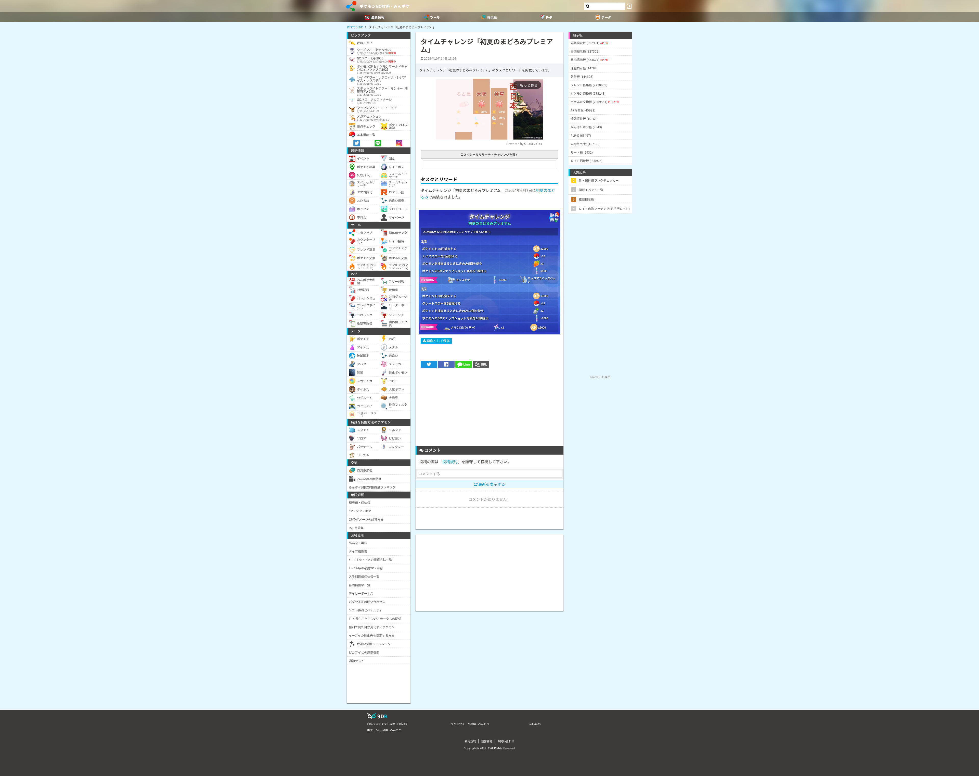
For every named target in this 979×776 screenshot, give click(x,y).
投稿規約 (450, 461)
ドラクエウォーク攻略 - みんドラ (468, 724)
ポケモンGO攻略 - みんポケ (384, 6)
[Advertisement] (489, 408)
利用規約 (470, 741)
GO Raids (534, 724)
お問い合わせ (505, 741)
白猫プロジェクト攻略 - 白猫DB (387, 724)
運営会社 (486, 741)
